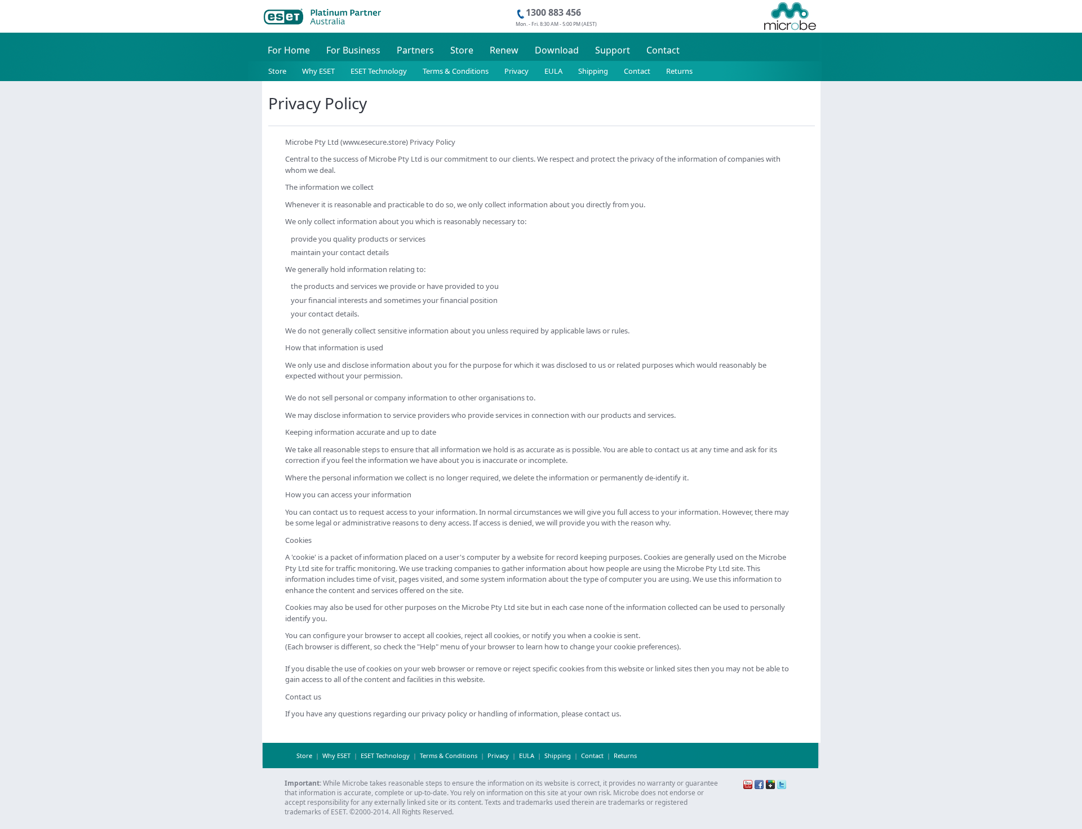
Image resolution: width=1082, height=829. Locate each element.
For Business (353, 50)
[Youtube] (747, 783)
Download (557, 50)
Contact (663, 50)
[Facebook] (759, 783)
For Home (289, 50)
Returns (679, 71)
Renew (504, 50)
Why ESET (318, 71)
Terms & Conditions (456, 71)
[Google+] (770, 783)
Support (612, 50)
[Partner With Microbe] (790, 4)
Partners (415, 50)
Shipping (593, 71)
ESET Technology (379, 71)
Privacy (516, 71)
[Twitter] (781, 783)
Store (461, 50)
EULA (553, 71)
